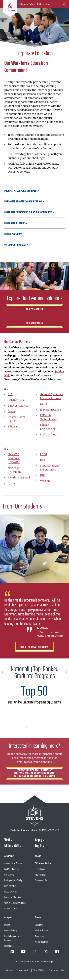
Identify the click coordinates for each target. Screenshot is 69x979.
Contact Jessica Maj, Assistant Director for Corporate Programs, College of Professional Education (34, 773)
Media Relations (41, 942)
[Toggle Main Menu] (57, 4)
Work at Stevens (41, 930)
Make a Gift (11, 846)
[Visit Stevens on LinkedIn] (12, 951)
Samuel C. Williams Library (15, 903)
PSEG (43, 454)
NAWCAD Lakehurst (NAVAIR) (14, 458)
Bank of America (18, 405)
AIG (10, 394)
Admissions (39, 936)
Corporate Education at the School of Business (28, 212)
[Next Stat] (43, 727)
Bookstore (8, 946)
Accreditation (40, 875)
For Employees (34, 322)
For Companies (34, 309)
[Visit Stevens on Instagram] (34, 951)
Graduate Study (10, 886)
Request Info (26, 4)
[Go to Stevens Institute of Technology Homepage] (34, 814)
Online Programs (13, 234)
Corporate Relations (15, 223)
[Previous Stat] (26, 727)
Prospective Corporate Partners (21, 190)
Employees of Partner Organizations (23, 201)
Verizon (45, 480)
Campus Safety (10, 930)
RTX (42, 460)
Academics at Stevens (13, 863)
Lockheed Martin (50, 434)
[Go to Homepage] (10, 9)
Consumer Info (41, 880)
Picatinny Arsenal (19, 477)
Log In (38, 846)
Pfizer (11, 483)
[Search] (64, 4)
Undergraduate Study (13, 880)
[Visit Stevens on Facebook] (57, 951)
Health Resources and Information (13, 938)
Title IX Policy (39, 970)
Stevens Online (10, 891)
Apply (49, 4)
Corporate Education (12, 897)
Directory (39, 925)
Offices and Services (43, 863)
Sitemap (9, 970)
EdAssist (13, 426)
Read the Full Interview (34, 646)
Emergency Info (56, 970)
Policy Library (40, 869)
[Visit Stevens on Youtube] (23, 951)
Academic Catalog (11, 908)
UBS (42, 475)
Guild (43, 404)
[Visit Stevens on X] (45, 951)
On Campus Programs (15, 244)
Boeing (12, 411)
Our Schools (9, 875)
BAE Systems (16, 400)
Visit (39, 4)
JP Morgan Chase (50, 409)
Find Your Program (11, 869)
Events (7, 925)
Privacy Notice (23, 970)
